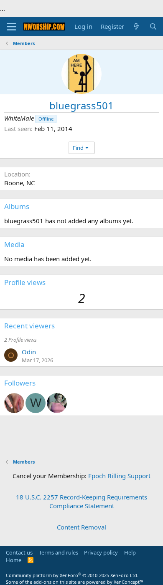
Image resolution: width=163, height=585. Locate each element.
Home (13, 560)
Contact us (19, 552)
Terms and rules (58, 552)
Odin (29, 352)
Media (14, 244)
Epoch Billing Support (119, 476)
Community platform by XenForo (72, 575)
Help (130, 552)
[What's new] (136, 26)
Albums (16, 206)
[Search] (153, 26)
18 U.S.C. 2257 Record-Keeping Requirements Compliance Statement (81, 501)
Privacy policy (101, 552)
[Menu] (11, 26)
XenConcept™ (128, 582)
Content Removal (81, 527)
